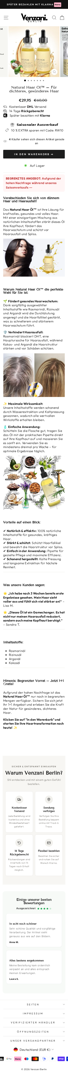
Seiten (33, 1004)
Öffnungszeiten (33, 1031)
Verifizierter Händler (33, 1022)
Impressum (33, 1013)
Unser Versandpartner (33, 1040)
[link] (34, 942)
